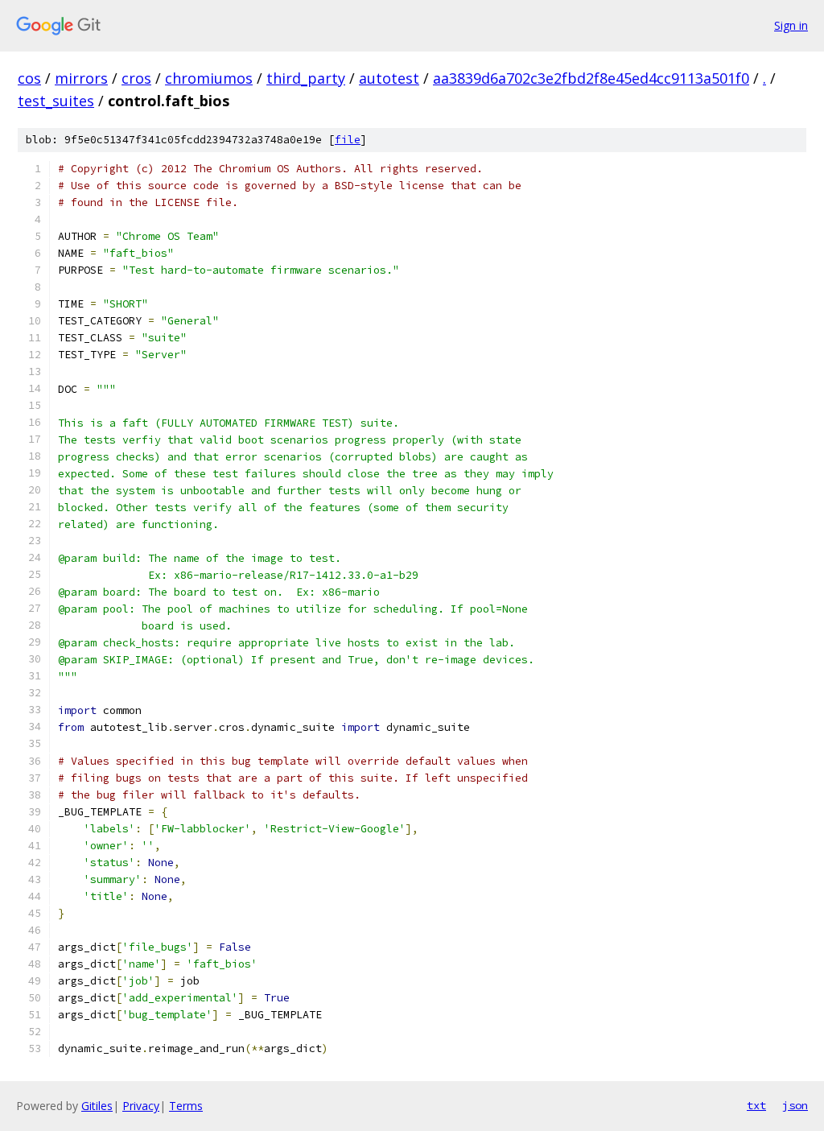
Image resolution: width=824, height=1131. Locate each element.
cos (29, 78)
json (795, 1105)
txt (756, 1105)
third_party (305, 78)
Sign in (791, 25)
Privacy (140, 1105)
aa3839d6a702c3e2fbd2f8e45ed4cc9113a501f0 (591, 78)
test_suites (56, 100)
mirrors (81, 78)
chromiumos (209, 78)
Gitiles (97, 1105)
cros (136, 78)
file (347, 140)
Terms (186, 1105)
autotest (389, 78)
